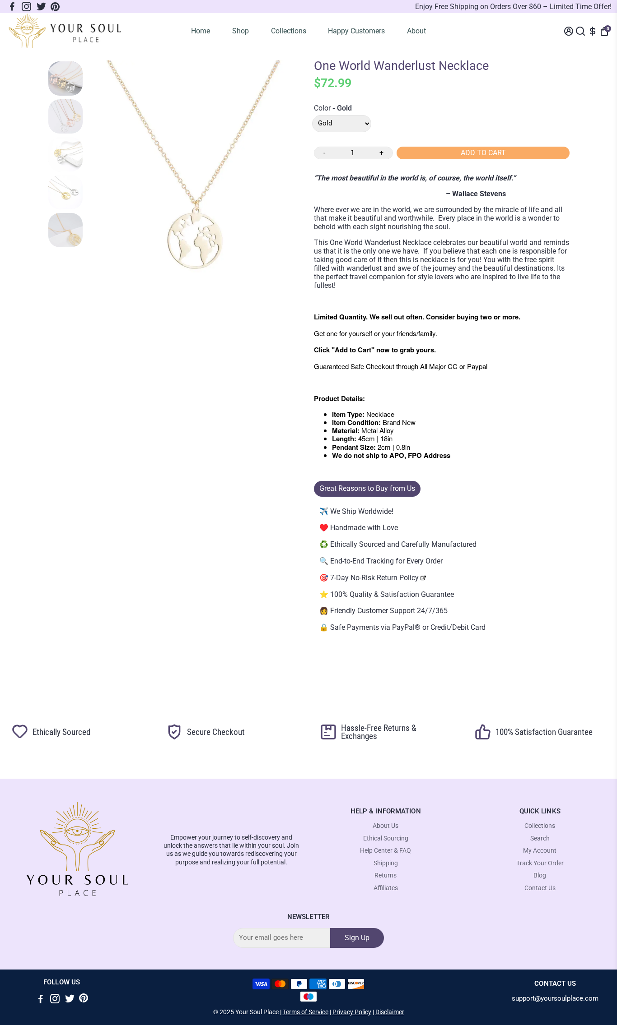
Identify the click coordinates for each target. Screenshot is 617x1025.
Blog (539, 875)
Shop (240, 31)
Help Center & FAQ (385, 850)
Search (540, 838)
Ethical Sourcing (385, 838)
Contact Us (540, 888)
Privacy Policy (351, 1012)
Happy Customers (356, 31)
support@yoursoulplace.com (555, 998)
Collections (288, 31)
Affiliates (386, 888)
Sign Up (357, 937)
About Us (385, 825)
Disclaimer (389, 1012)
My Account (539, 850)
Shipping (386, 863)
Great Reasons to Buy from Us (367, 488)
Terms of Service (305, 1012)
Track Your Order (540, 863)
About (416, 31)
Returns (385, 875)
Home (200, 31)
